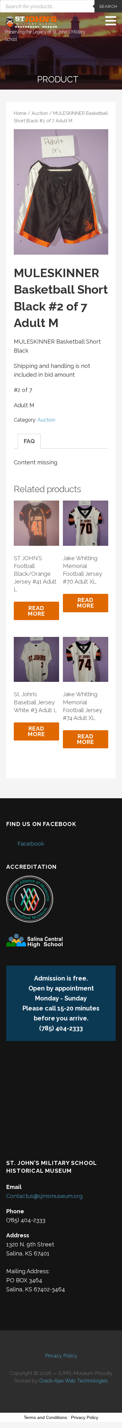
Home (20, 113)
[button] (113, 20)
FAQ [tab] (29, 441)
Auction (40, 113)
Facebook (31, 843)
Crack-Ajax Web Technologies (73, 1381)
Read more (36, 611)
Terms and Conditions (45, 1417)
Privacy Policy (61, 1356)
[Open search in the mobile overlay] (61, 6)
